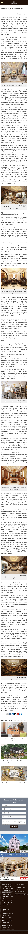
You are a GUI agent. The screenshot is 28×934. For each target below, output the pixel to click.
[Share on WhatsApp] (7, 714)
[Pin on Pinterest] (18, 714)
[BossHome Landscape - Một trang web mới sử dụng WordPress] (14, 2)
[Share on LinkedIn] (20, 714)
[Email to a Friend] (15, 714)
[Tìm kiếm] (26, 3)
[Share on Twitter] (12, 714)
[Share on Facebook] (10, 714)
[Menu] (2, 2)
